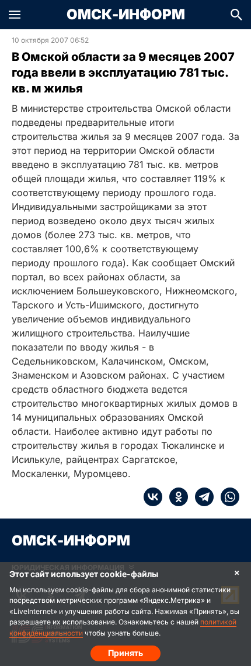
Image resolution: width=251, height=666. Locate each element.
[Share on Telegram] (201, 497)
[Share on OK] (175, 497)
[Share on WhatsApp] (226, 497)
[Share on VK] (153, 497)
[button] (14, 14)
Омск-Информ (126, 14)
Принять (125, 653)
